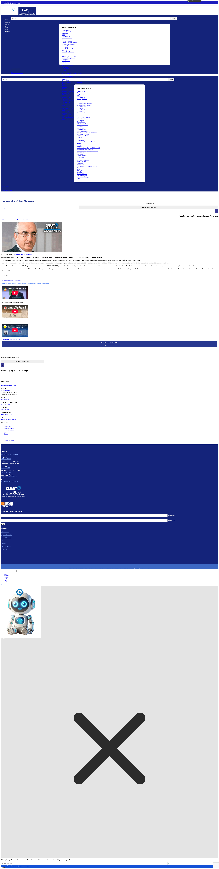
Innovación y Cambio (67, 74)
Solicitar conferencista (17, 73)
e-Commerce (65, 50)
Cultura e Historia (66, 45)
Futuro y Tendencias (67, 65)
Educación (64, 54)
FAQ (6, 29)
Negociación (65, 99)
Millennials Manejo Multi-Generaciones (87, 151)
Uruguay (134, 568)
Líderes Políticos (66, 80)
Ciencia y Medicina (67, 38)
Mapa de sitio (7, 442)
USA (70, 568)
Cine (63, 39)
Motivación (65, 94)
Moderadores (65, 93)
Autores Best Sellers (82, 92)
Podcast (7, 24)
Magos (63, 84)
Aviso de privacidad (9, 440)
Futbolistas (64, 64)
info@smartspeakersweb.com (12, 3)
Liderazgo (64, 79)
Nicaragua (96, 568)
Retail (63, 110)
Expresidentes (65, 59)
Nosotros (7, 22)
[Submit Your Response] (168, 863)
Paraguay (139, 568)
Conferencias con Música (68, 44)
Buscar (171, 79)
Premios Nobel (65, 105)
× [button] (216, 211)
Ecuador (121, 568)
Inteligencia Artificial (67, 76)
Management (65, 85)
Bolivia (107, 568)
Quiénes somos (7, 426)
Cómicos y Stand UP (67, 41)
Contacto (7, 31)
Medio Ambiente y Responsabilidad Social (73, 88)
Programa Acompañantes (68, 108)
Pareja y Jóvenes (66, 102)
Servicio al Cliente (66, 114)
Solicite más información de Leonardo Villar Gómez (16, 220)
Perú (125, 568)
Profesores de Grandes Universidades (72, 107)
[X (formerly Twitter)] (4, 209)
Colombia (116, 568)
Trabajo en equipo (66, 116)
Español (191, 1)
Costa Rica (101, 568)
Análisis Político (81, 91)
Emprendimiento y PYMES (69, 56)
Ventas (63, 119)
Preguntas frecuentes (9, 428)
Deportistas (65, 47)
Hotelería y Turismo (67, 71)
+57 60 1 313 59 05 (5, 404)
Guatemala (84, 568)
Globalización (65, 68)
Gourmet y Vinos (66, 70)
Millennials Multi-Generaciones (70, 91)
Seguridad (64, 113)
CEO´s (63, 35)
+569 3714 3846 (5, 409)
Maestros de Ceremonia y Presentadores (72, 82)
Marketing (64, 87)
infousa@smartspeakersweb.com (8, 419)
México (73, 568)
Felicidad (64, 62)
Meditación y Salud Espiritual (69, 90)
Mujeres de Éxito (66, 97)
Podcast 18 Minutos (9, 430)
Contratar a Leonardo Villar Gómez (11, 280)
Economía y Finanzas (68, 52)
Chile (143, 568)
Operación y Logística (67, 100)
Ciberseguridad (66, 36)
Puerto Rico (79, 568)
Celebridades (65, 33)
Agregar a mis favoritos (149, 207)
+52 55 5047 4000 (9, 2)
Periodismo (65, 103)
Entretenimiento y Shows (68, 58)
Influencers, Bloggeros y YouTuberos (72, 73)
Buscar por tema (15, 69)
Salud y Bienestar (66, 111)
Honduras (90, 568)
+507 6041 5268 (5, 399)
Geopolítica (65, 67)
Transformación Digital (68, 117)
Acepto (3, 867)
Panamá (111, 568)
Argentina (148, 568)
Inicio (6, 19)
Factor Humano (66, 61)
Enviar (3, 524)
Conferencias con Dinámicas (69, 42)
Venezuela (129, 568)
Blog (6, 27)
